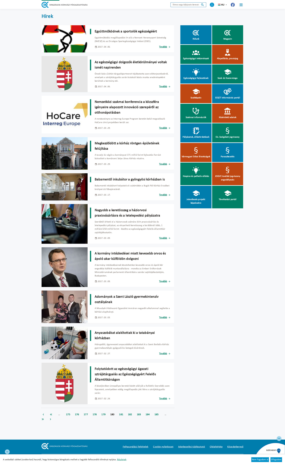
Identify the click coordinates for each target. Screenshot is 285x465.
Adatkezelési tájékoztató (191, 446)
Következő (50, 419)
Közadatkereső (235, 446)
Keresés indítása (202, 5)
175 (68, 414)
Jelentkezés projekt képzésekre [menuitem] (196, 201)
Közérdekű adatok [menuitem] (227, 117)
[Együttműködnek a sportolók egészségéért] (65, 38)
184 (148, 414)
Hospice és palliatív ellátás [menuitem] (196, 176)
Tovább (163, 46)
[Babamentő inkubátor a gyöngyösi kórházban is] (65, 186)
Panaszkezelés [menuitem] (227, 156)
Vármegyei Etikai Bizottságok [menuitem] (196, 156)
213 (43, 419)
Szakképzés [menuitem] (196, 98)
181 (121, 414)
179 (103, 414)
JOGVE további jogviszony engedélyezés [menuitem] (227, 178)
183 (139, 414)
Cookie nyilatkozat (163, 446)
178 (95, 414)
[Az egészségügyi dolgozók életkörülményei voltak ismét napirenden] (65, 74)
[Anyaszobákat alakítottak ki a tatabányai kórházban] (65, 343)
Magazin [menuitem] (227, 39)
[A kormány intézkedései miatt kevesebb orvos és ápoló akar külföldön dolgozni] (65, 267)
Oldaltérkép (216, 446)
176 (77, 414)
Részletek (121, 459)
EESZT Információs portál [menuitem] (227, 98)
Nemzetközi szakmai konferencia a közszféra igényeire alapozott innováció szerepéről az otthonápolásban (127, 107)
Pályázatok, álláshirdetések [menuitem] (196, 137)
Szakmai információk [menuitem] (196, 117)
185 (157, 414)
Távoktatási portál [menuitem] (227, 199)
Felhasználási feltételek (135, 446)
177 (86, 414)
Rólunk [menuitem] (196, 39)
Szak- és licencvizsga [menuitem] (228, 78)
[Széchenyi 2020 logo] (279, 438)
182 (130, 414)
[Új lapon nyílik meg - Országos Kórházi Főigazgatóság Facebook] (232, 4)
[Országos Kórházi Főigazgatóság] (65, 5)
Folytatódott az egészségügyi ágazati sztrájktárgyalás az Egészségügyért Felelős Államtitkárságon (125, 374)
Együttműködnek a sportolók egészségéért (126, 31)
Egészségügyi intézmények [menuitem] (196, 58)
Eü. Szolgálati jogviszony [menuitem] (227, 137)
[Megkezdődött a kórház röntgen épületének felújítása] (65, 153)
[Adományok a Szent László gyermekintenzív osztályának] (65, 307)
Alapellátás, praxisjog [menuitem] (227, 58)
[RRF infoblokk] (7, 451)
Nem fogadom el (260, 459)
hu (222, 4)
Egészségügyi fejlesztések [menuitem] (195, 78)
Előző (43, 414)
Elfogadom (276, 459)
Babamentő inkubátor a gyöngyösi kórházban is (130, 179)
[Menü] (241, 4)
